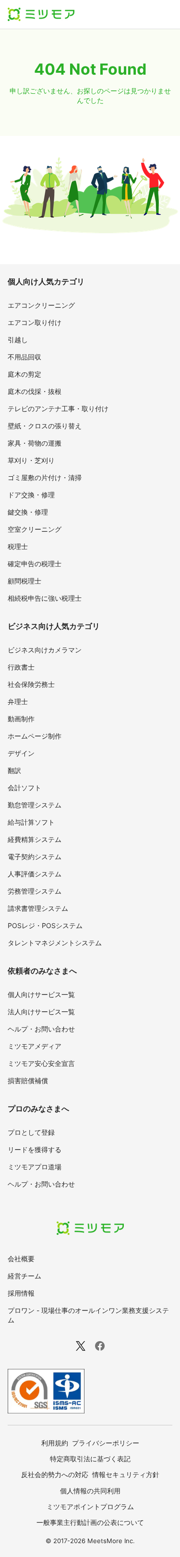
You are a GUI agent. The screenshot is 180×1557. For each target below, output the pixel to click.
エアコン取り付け (34, 322)
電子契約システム (34, 856)
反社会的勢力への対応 (54, 1474)
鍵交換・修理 (28, 512)
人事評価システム (34, 874)
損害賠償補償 (28, 1080)
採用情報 (21, 1293)
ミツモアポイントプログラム (90, 1506)
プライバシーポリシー (105, 1443)
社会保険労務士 (31, 684)
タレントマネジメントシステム (55, 943)
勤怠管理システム (34, 805)
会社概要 (21, 1259)
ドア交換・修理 (31, 495)
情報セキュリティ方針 (125, 1474)
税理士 (18, 546)
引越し (18, 340)
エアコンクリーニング (41, 305)
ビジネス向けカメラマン (45, 650)
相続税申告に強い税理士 (45, 598)
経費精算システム (34, 839)
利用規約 (54, 1443)
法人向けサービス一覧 (41, 1012)
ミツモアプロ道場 (34, 1167)
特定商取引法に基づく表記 (90, 1459)
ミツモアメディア (34, 1046)
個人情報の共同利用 (90, 1491)
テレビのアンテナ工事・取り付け (58, 408)
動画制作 (21, 719)
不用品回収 (24, 357)
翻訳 (14, 770)
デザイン (21, 753)
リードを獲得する (34, 1149)
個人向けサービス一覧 (41, 994)
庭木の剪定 (24, 374)
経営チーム (24, 1276)
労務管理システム (34, 891)
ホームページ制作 (34, 736)
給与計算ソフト (31, 822)
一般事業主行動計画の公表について (90, 1522)
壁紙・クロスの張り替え (45, 426)
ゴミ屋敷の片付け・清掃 (45, 477)
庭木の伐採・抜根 (34, 391)
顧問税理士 (24, 581)
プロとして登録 (31, 1132)
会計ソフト (24, 788)
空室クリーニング (34, 529)
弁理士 (18, 701)
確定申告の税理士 (34, 564)
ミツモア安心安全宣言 (41, 1063)
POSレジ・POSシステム (45, 925)
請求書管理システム (38, 908)
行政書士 (21, 667)
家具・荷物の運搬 (34, 443)
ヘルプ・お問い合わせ (41, 1029)
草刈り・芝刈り (31, 460)
